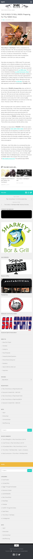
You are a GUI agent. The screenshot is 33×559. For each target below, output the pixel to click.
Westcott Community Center (9, 313)
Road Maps (5, 501)
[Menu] (31, 2)
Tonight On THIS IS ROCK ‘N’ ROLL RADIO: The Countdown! (8, 180)
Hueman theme (24, 551)
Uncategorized (6, 518)
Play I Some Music (7, 497)
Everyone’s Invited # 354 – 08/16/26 (11, 392)
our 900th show (22, 70)
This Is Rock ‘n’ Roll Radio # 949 (20, 453)
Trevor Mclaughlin (7, 439)
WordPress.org (6, 423)
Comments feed (6, 419)
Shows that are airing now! (9, 360)
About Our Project (7, 342)
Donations (5, 363)
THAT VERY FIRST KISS (16, 129)
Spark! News (6, 511)
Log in (4, 412)
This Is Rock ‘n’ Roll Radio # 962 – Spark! (12, 450)
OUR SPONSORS (7, 494)
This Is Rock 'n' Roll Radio (8, 10)
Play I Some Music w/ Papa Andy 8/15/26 (12, 396)
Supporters (5, 370)
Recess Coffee (5, 276)
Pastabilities (4, 295)
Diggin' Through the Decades (9, 486)
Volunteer (5, 346)
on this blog (19, 81)
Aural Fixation (6, 479)
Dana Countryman (7, 453)
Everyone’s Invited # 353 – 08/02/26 (11, 403)
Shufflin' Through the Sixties (9, 508)
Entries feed (5, 416)
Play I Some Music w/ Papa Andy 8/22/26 (12, 389)
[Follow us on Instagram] (28, 192)
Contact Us (5, 349)
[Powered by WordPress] (11, 551)
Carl (4, 19)
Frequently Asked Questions (9, 356)
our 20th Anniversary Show (22, 72)
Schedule (5, 504)
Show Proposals (6, 353)
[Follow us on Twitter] (31, 192)
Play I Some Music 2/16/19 (20, 446)
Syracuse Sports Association (9, 332)
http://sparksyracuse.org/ (8, 158)
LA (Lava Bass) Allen (7, 446)
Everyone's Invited (7, 490)
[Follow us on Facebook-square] (26, 192)
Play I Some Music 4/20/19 (19, 439)
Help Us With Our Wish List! (9, 367)
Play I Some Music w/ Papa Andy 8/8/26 (12, 399)
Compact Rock (6, 483)
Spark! (3, 2)
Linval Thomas (6, 443)
